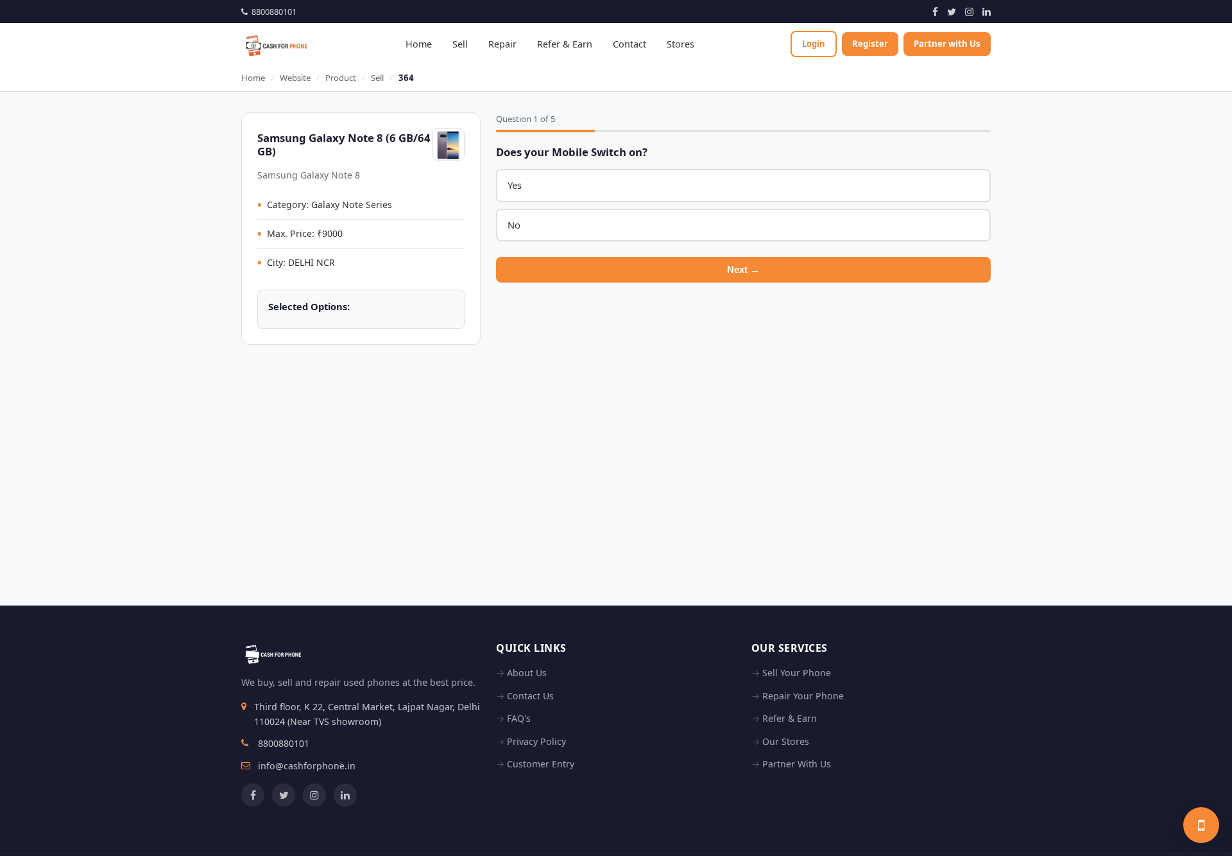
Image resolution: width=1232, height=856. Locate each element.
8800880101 (272, 11)
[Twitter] (951, 11)
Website (295, 77)
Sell (460, 44)
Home (419, 44)
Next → (743, 270)
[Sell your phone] (1201, 825)
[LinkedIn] (986, 11)
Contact (629, 44)
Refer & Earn (564, 44)
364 (406, 77)
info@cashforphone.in (306, 766)
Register (870, 43)
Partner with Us (947, 43)
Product (340, 77)
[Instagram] (969, 11)
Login (813, 43)
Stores (680, 44)
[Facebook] (935, 11)
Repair (502, 44)
